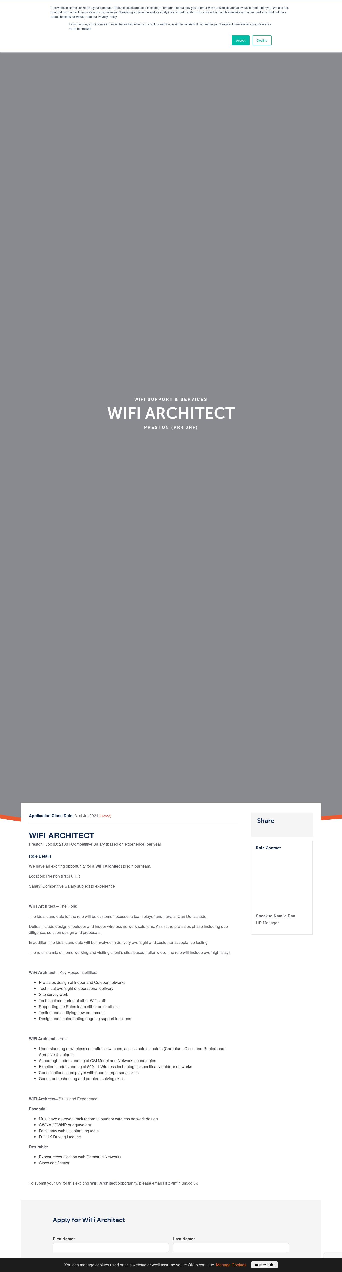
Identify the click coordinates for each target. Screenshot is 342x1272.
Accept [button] (240, 40)
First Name (64, 1239)
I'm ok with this (264, 1265)
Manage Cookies (231, 1265)
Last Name (184, 1239)
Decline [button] (262, 40)
